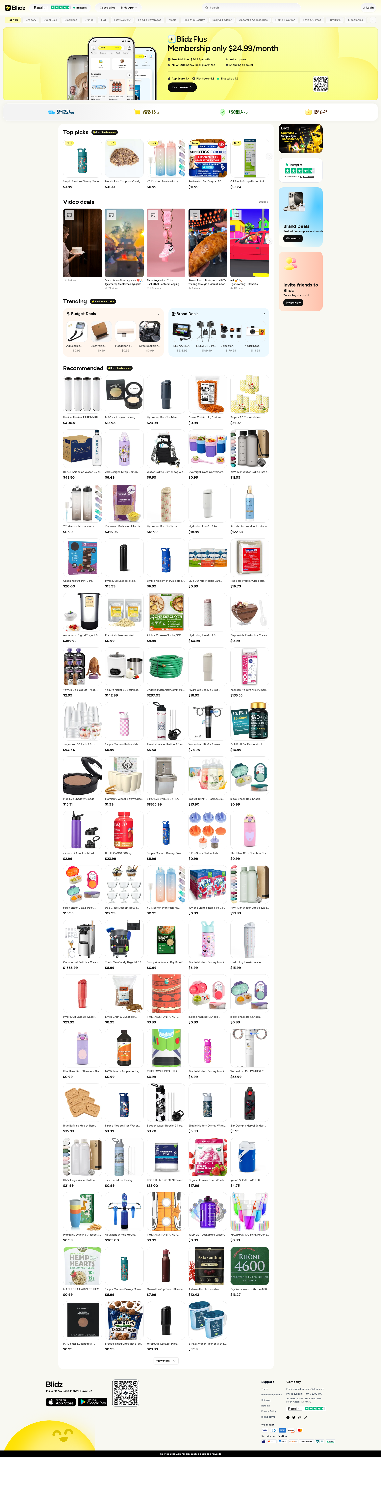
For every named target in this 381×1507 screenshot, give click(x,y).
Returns (265, 1405)
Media (172, 20)
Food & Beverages (149, 20)
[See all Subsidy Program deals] (264, 313)
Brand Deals (187, 313)
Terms (264, 1389)
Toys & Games (312, 20)
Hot (103, 20)
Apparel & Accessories (253, 20)
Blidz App (127, 7)
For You (13, 20)
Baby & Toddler (222, 20)
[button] (82, 164)
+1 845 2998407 (312, 1393)
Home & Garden (285, 20)
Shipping (266, 1400)
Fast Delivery (122, 20)
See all (262, 201)
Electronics (355, 20)
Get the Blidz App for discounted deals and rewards (190, 1453)
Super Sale (50, 20)
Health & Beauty (194, 20)
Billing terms (268, 1416)
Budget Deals (83, 313)
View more (163, 1360)
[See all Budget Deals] (159, 313)
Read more (180, 87)
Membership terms (271, 1394)
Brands (89, 20)
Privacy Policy (268, 1411)
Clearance (70, 20)
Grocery (31, 20)
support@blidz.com (313, 1389)
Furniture (335, 20)
